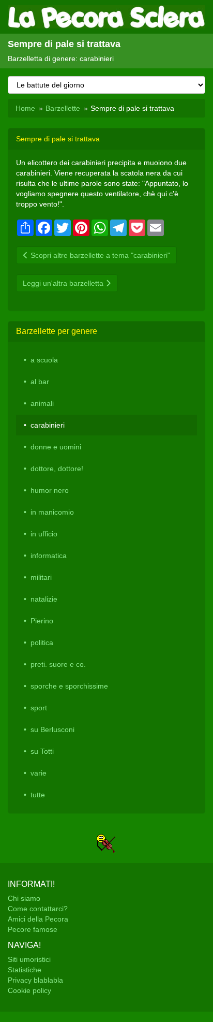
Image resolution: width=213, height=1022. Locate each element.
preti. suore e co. (58, 664)
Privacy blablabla (35, 980)
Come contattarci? (38, 908)
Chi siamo (24, 898)
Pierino (42, 621)
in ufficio (44, 534)
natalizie (44, 599)
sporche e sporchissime (69, 686)
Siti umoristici (29, 959)
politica (42, 642)
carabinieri (48, 425)
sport (39, 708)
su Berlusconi (52, 729)
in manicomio (52, 512)
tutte (38, 795)
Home (25, 108)
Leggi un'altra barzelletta (64, 283)
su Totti (42, 751)
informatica (49, 555)
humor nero (50, 490)
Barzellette (62, 108)
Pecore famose (32, 929)
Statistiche (24, 970)
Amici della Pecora (38, 919)
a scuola (44, 360)
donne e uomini (56, 447)
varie (39, 773)
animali (42, 403)
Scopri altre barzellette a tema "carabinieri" (99, 255)
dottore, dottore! (57, 468)
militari (41, 577)
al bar (40, 381)
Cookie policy (29, 990)
